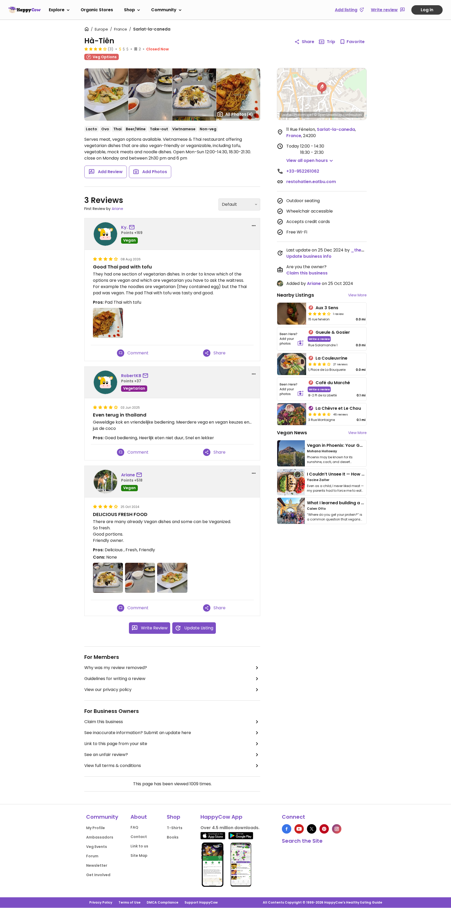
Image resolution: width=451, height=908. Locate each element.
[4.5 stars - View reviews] (319, 414)
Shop (129, 10)
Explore (56, 10)
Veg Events (96, 846)
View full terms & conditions (112, 766)
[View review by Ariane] (105, 481)
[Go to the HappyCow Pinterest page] (324, 829)
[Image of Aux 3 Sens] (291, 314)
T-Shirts (174, 827)
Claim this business (103, 722)
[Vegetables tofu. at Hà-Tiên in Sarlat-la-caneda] (150, 94)
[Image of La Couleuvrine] (291, 364)
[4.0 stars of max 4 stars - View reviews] (95, 48)
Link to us (139, 846)
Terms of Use (129, 902)
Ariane (117, 208)
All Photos (239, 114)
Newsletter (96, 865)
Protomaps (303, 115)
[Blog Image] (291, 453)
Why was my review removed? (115, 668)
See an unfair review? (106, 755)
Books (173, 837)
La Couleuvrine (331, 358)
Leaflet (287, 115)
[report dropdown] (254, 225)
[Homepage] (24, 9)
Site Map (138, 855)
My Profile (95, 827)
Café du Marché (333, 383)
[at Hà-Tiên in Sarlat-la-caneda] (238, 94)
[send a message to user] (133, 227)
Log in (427, 10)
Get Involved (98, 874)
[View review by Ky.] (105, 234)
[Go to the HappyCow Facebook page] (286, 829)
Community (163, 10)
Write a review (319, 339)
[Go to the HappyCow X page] (311, 829)
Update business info (308, 256)
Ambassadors (99, 837)
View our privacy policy (108, 690)
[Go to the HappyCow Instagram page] (336, 829)
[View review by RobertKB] (105, 382)
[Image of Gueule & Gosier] (291, 338)
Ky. (124, 227)
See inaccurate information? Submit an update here (137, 733)
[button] (322, 88)
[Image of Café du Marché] (291, 389)
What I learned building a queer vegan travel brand (361, 503)
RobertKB (131, 376)
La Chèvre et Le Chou (338, 408)
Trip (331, 42)
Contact (138, 836)
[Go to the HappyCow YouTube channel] (299, 829)
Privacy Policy (100, 902)
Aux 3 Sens (327, 308)
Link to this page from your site (115, 744)
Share (308, 42)
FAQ (134, 827)
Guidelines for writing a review (114, 679)
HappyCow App (221, 817)
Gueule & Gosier (333, 332)
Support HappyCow (201, 902)
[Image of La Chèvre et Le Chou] (291, 414)
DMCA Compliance (162, 902)
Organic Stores (97, 10)
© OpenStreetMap (328, 115)
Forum (92, 856)
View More (357, 295)
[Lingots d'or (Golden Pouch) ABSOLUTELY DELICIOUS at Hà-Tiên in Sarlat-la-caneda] (106, 94)
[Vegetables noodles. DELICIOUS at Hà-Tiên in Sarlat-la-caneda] (194, 94)
